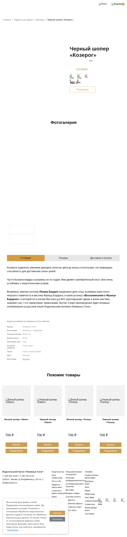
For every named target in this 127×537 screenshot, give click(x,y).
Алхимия (89, 472)
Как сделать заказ (73, 507)
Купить (16, 444)
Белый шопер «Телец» (79, 419)
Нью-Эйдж (89, 497)
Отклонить (57, 519)
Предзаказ (83, 89)
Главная (7, 19)
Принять (57, 513)
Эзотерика (89, 514)
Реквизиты (70, 500)
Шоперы (40, 19)
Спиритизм (90, 504)
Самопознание (91, 501)
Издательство (58, 472)
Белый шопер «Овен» (16, 419)
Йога (87, 487)
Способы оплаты (73, 497)
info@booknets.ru (9, 483)
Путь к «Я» (56, 481)
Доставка (70, 490)
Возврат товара (73, 493)
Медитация (90, 494)
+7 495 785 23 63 (26, 476)
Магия (87, 491)
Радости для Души (23, 19)
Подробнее (16, 451)
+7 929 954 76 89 (9, 476)
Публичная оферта (74, 503)
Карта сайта (71, 510)
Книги (54, 497)
